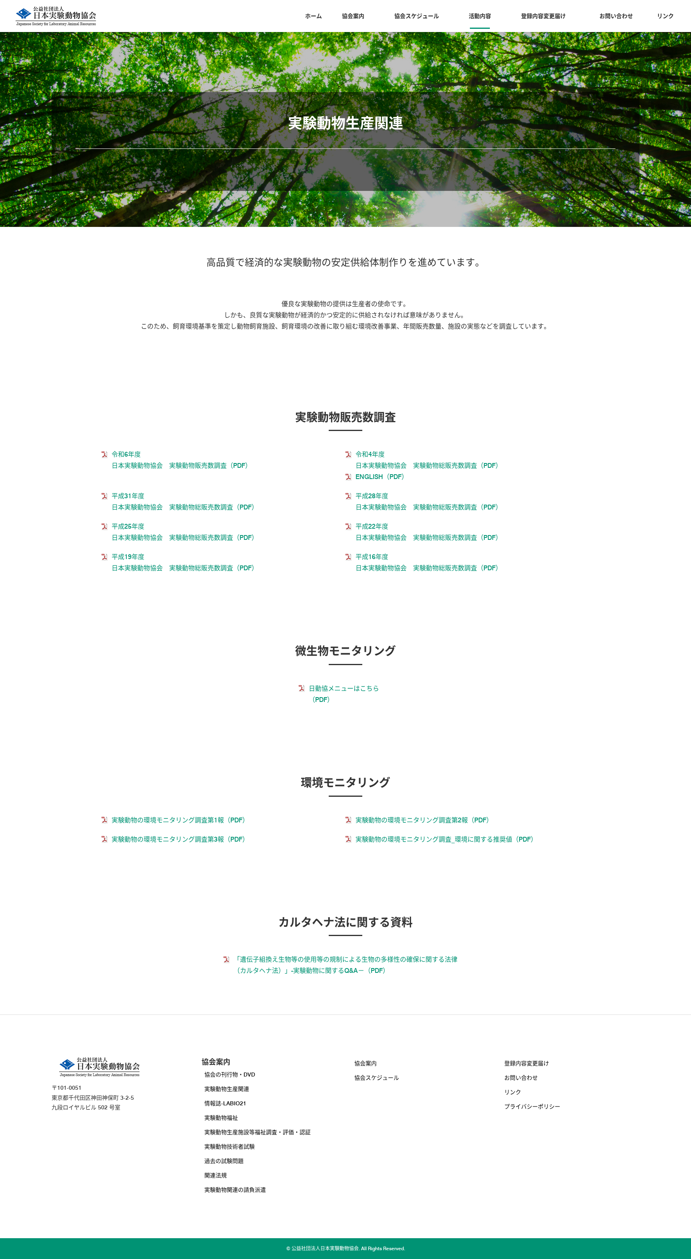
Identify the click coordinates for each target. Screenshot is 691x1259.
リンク (665, 16)
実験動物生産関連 (226, 1089)
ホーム (313, 16)
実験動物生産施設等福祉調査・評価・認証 (257, 1132)
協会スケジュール (416, 16)
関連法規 (215, 1175)
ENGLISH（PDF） (381, 477)
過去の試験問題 (224, 1161)
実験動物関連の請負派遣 (235, 1190)
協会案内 (353, 16)
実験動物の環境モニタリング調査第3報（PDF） (180, 839)
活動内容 (480, 16)
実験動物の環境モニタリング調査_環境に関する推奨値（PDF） (446, 839)
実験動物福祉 (221, 1118)
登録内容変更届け (543, 16)
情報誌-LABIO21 (225, 1103)
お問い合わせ (616, 16)
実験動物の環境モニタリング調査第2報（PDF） (424, 820)
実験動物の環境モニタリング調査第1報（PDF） (180, 820)
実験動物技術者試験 (229, 1146)
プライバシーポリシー (532, 1106)
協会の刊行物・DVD (229, 1074)
